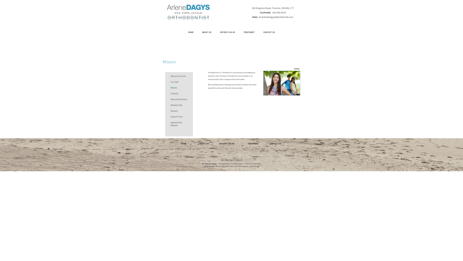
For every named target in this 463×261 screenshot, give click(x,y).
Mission (174, 87)
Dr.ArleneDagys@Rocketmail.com (272, 17)
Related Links (176, 105)
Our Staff (174, 82)
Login (258, 166)
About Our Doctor (178, 76)
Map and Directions (179, 99)
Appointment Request (176, 124)
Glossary (174, 111)
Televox (252, 166)
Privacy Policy (229, 166)
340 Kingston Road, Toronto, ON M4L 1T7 (273, 8)
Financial (174, 93)
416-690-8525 (273, 12)
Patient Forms (177, 116)
